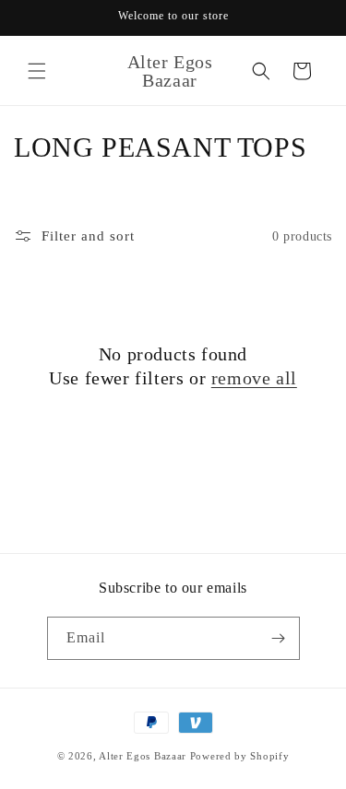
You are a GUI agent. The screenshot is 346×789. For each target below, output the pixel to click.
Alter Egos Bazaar (142, 755)
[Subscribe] (278, 638)
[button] (37, 71)
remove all (254, 378)
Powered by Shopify (240, 755)
